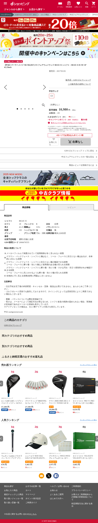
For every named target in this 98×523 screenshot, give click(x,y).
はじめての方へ (56, 498)
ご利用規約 (76, 486)
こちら (34, 514)
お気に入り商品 (10, 490)
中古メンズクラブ (59, 15)
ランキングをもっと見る (88, 365)
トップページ (6, 15)
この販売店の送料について (79, 84)
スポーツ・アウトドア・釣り (26, 15)
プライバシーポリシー (81, 490)
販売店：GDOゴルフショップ (78, 80)
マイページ (30, 494)
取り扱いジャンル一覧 (13, 498)
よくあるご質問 (56, 494)
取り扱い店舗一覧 (11, 503)
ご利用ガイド (31, 503)
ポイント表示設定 (33, 498)
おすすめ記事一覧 (33, 486)
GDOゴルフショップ (13, 325)
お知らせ (54, 490)
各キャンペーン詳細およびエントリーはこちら (68, 123)
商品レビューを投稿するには (81, 165)
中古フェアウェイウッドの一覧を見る (77, 157)
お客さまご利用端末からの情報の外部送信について (82, 497)
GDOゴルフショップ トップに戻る (79, 151)
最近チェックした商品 (13, 494)
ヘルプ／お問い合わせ (59, 486)
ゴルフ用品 (44, 15)
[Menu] (5, 3)
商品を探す (9, 486)
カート (28, 490)
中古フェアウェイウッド (79, 15)
